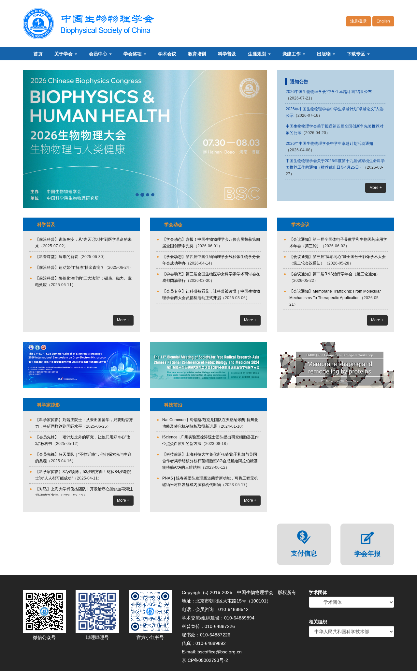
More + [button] (375, 187)
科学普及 (227, 53)
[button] (41, 139)
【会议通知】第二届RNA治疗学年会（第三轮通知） (334, 274)
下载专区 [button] (357, 53)
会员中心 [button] (98, 53)
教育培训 (197, 53)
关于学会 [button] (64, 53)
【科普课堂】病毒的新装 (56, 256)
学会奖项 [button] (133, 53)
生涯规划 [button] (257, 53)
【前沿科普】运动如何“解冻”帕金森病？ (69, 267)
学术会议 (167, 53)
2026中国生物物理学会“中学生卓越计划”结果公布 (329, 91)
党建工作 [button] (292, 53)
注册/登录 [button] (358, 21)
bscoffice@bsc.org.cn (219, 651)
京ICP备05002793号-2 (205, 660)
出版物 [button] (324, 53)
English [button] (383, 21)
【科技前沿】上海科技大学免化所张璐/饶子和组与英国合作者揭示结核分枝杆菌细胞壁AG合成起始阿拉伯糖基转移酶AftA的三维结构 (210, 461)
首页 (38, 53)
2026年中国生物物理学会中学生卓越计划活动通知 (329, 143)
